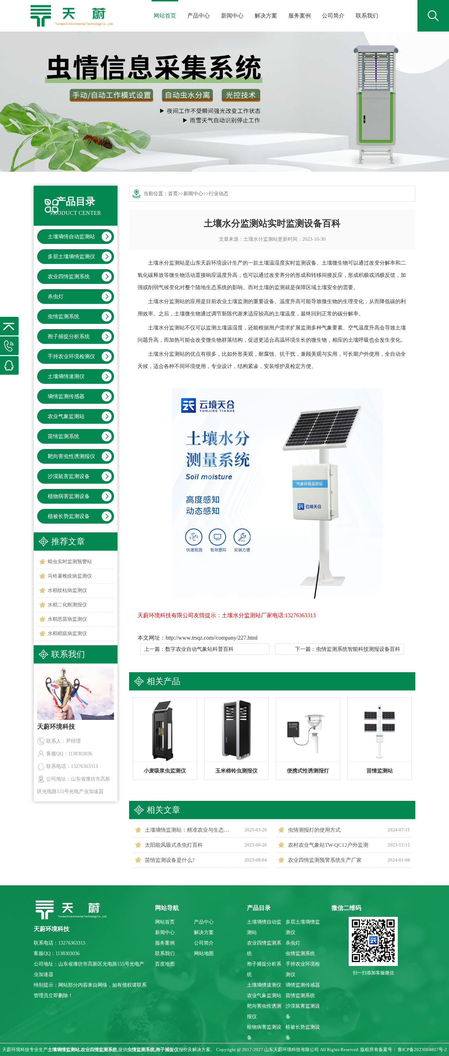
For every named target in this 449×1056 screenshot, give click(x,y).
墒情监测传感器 (66, 396)
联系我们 (367, 16)
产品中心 (198, 16)
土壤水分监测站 (260, 239)
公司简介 (333, 16)
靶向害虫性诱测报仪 (71, 456)
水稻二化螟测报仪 (67, 604)
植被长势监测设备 (69, 516)
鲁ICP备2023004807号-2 (422, 1049)
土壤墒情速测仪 (66, 376)
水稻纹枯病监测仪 (67, 590)
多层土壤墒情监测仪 (71, 256)
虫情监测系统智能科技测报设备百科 (358, 649)
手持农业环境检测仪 (71, 356)
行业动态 (218, 193)
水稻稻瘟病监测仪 (67, 633)
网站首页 (165, 16)
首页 (173, 193)
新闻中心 (232, 16)
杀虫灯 (55, 296)
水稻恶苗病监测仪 (67, 619)
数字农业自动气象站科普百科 (199, 649)
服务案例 (299, 16)
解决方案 (266, 16)
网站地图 (204, 953)
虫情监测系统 (63, 316)
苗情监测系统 (63, 436)
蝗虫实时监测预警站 (70, 561)
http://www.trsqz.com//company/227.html (211, 638)
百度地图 (165, 964)
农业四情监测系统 (69, 276)
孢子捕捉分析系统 (69, 336)
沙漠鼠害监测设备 (69, 476)
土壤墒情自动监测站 (71, 236)
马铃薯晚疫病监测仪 (70, 576)
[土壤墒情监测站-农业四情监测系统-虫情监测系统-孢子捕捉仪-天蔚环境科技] (71, 11)
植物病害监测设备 (69, 496)
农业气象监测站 (66, 416)
